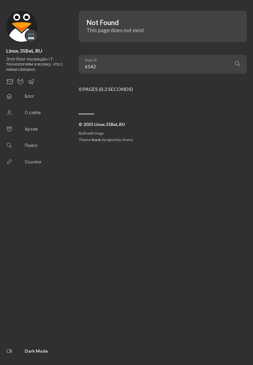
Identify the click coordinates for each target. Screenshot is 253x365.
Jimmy (127, 139)
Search (91, 60)
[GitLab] (20, 83)
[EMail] (10, 83)
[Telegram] (31, 83)
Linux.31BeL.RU (24, 51)
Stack (96, 139)
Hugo (99, 133)
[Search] (237, 64)
